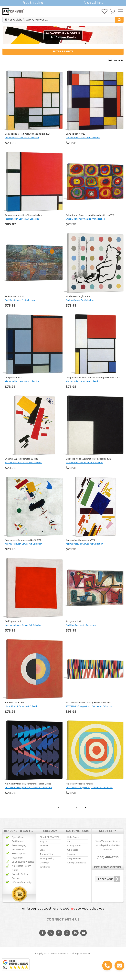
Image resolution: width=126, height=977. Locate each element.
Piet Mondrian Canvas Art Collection (22, 138)
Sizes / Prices (74, 846)
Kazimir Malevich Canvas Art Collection (23, 463)
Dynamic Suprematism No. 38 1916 (21, 459)
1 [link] (40, 808)
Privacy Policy (47, 858)
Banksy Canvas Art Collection (80, 300)
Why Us (43, 841)
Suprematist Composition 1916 (80, 540)
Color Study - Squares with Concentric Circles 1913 (90, 215)
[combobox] (63, 20)
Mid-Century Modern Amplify (79, 784)
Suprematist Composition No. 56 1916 (23, 540)
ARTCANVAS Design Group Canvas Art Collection (89, 706)
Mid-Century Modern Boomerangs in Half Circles (28, 784)
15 (76, 807)
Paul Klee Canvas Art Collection (20, 300)
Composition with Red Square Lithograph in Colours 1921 (93, 377)
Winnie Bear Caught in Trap (78, 296)
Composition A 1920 (75, 134)
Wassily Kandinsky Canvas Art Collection (85, 219)
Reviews (44, 846)
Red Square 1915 (13, 621)
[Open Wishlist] (104, 11)
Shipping (71, 854)
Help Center (73, 837)
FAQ (69, 841)
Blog (42, 850)
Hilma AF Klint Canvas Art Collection (22, 706)
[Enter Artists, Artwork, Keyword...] (119, 20)
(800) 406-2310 (108, 857)
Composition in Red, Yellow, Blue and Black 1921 (27, 134)
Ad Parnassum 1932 (14, 296)
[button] (113, 11)
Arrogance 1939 (73, 621)
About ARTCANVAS (50, 837)
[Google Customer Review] (16, 964)
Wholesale (72, 850)
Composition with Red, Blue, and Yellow (23, 215)
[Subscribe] (117, 879)
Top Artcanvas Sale (63, 3)
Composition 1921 (13, 377)
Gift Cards (45, 867)
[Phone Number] (107, 965)
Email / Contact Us (76, 863)
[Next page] (85, 807)
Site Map (44, 863)
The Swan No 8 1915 (14, 702)
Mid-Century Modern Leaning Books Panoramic (88, 702)
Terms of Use (46, 854)
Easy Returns (74, 858)
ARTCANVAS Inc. (61, 953)
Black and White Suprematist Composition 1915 (88, 459)
